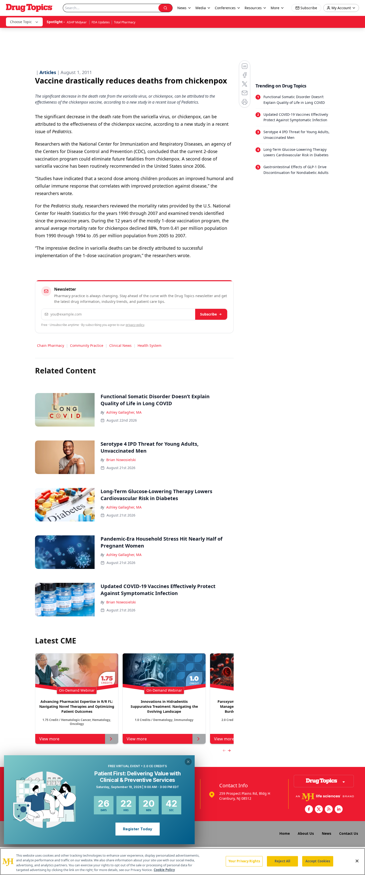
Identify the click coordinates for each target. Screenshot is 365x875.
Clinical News (120, 345)
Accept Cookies (317, 861)
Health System (149, 345)
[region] (182, 861)
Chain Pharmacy (50, 345)
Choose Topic (21, 21)
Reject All (282, 861)
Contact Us (348, 833)
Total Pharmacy (124, 22)
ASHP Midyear (77, 22)
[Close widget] (188, 761)
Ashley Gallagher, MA (124, 412)
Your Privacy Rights (244, 861)
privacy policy (135, 325)
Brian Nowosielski (121, 459)
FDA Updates (101, 22)
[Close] (357, 860)
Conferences (225, 7)
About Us (306, 833)
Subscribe (208, 314)
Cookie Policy (164, 870)
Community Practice (86, 345)
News (326, 833)
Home (284, 833)
